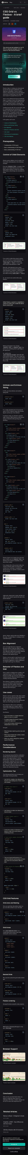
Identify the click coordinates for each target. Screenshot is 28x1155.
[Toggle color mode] (24, 2)
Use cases (6, 132)
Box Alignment (7, 127)
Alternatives (6, 20)
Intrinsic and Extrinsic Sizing (11, 125)
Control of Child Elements (10, 123)
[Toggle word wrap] (21, 176)
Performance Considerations (11, 134)
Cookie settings (14, 1151)
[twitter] (9, 24)
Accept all (14, 1144)
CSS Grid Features (8, 136)
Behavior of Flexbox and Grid (11, 129)
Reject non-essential (14, 1148)
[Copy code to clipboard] (23, 176)
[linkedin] (15, 24)
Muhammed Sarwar (15, 20)
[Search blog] (20, 2)
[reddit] (12, 24)
